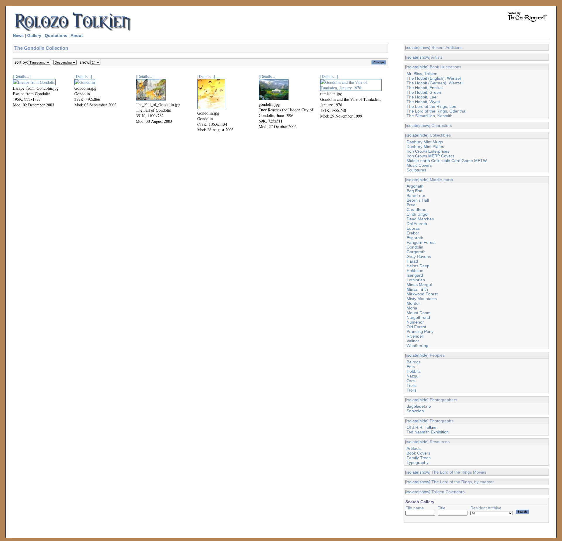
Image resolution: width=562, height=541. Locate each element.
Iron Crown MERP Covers (430, 156)
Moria (412, 308)
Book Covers (418, 453)
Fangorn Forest (421, 242)
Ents (411, 366)
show (424, 47)
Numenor (415, 322)
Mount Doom (419, 312)
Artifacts (414, 448)
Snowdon (415, 411)
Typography (418, 462)
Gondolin (415, 247)
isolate (412, 47)
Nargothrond (418, 317)
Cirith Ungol (417, 214)
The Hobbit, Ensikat (425, 87)
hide (423, 66)
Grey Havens (419, 256)
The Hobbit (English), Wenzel (434, 78)
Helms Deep (418, 265)
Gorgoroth (416, 251)
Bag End (414, 190)
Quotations (56, 35)
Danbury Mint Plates (425, 146)
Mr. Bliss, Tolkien (422, 73)
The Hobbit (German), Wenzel (434, 83)
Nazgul (413, 376)
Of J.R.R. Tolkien (422, 427)
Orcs (411, 380)
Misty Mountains (422, 298)
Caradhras (416, 209)
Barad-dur (416, 195)
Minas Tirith (417, 289)
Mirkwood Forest (422, 294)
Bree (411, 205)
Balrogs (414, 362)
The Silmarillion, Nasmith (430, 115)
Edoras (413, 228)
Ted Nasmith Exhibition (428, 432)
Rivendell (415, 336)
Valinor (413, 340)
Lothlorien (416, 280)
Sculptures (416, 170)
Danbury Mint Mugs (425, 141)
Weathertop (417, 345)
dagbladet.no (419, 406)
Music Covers (419, 165)
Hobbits (414, 371)
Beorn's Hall (418, 200)
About (77, 35)
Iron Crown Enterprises (428, 151)
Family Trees (419, 457)
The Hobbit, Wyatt (423, 101)
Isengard (415, 275)
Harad (412, 261)
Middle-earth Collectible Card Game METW (447, 160)
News (18, 35)
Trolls (412, 385)
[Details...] (22, 76)
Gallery (34, 35)
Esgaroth (415, 237)
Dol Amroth (417, 223)
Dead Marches (420, 219)
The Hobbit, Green (424, 92)
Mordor (413, 303)
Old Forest (416, 326)
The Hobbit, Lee (421, 97)
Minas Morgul (419, 284)
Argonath (415, 186)
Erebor (413, 233)
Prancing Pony (420, 331)
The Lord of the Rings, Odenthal (436, 111)
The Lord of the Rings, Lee (431, 106)
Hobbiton (415, 270)
